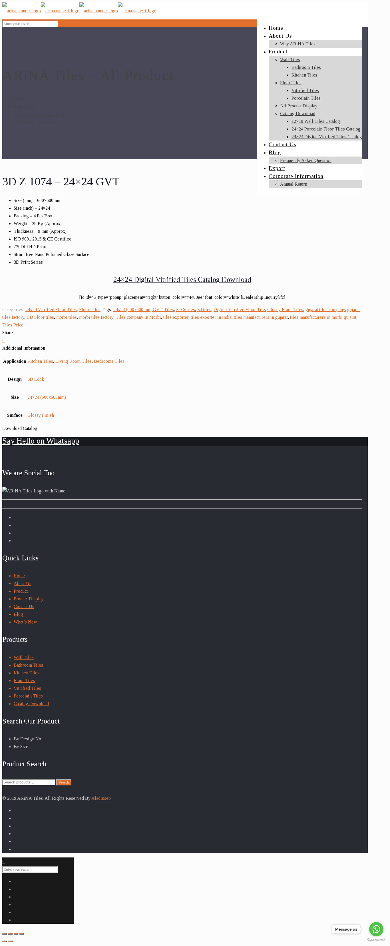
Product (21, 591)
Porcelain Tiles (28, 696)
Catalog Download (31, 703)
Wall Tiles (24, 657)
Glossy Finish (40, 415)
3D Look (35, 379)
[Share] (10, 934)
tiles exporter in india (211, 317)
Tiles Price (12, 324)
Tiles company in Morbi (138, 317)
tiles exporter (175, 317)
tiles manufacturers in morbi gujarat (323, 317)
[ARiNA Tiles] (79, 10)
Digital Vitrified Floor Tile (239, 309)
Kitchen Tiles (40, 361)
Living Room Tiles (73, 361)
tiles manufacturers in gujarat (261, 317)
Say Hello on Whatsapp (40, 440)
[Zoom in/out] (21, 934)
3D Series (185, 309)
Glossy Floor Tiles (285, 309)
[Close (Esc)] (4, 934)
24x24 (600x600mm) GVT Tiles (143, 309)
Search (64, 782)
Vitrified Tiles (27, 688)
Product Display (29, 598)
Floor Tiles (24, 106)
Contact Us (24, 606)
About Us (22, 583)
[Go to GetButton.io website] (376, 940)
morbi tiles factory (96, 317)
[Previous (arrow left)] (4, 941)
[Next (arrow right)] (10, 941)
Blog (18, 614)
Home (19, 99)
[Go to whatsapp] (376, 929)
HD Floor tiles (40, 317)
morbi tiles (66, 317)
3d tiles (204, 309)
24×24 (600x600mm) (46, 397)
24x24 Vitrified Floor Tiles (39, 114)
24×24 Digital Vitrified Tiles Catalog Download (182, 279)
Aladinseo (101, 798)
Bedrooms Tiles (109, 361)
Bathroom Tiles (28, 665)
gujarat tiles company (325, 309)
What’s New (25, 622)
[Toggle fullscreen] (16, 934)
